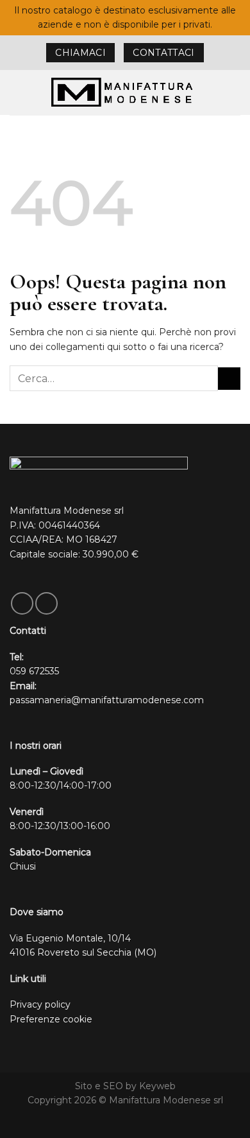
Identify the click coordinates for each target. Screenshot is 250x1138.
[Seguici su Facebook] (22, 603)
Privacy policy (40, 1004)
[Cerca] (235, 92)
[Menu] (16, 92)
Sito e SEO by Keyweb (125, 1086)
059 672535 (34, 671)
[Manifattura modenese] (125, 92)
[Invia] (229, 378)
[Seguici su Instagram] (46, 603)
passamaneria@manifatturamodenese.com (107, 700)
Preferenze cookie (51, 1019)
